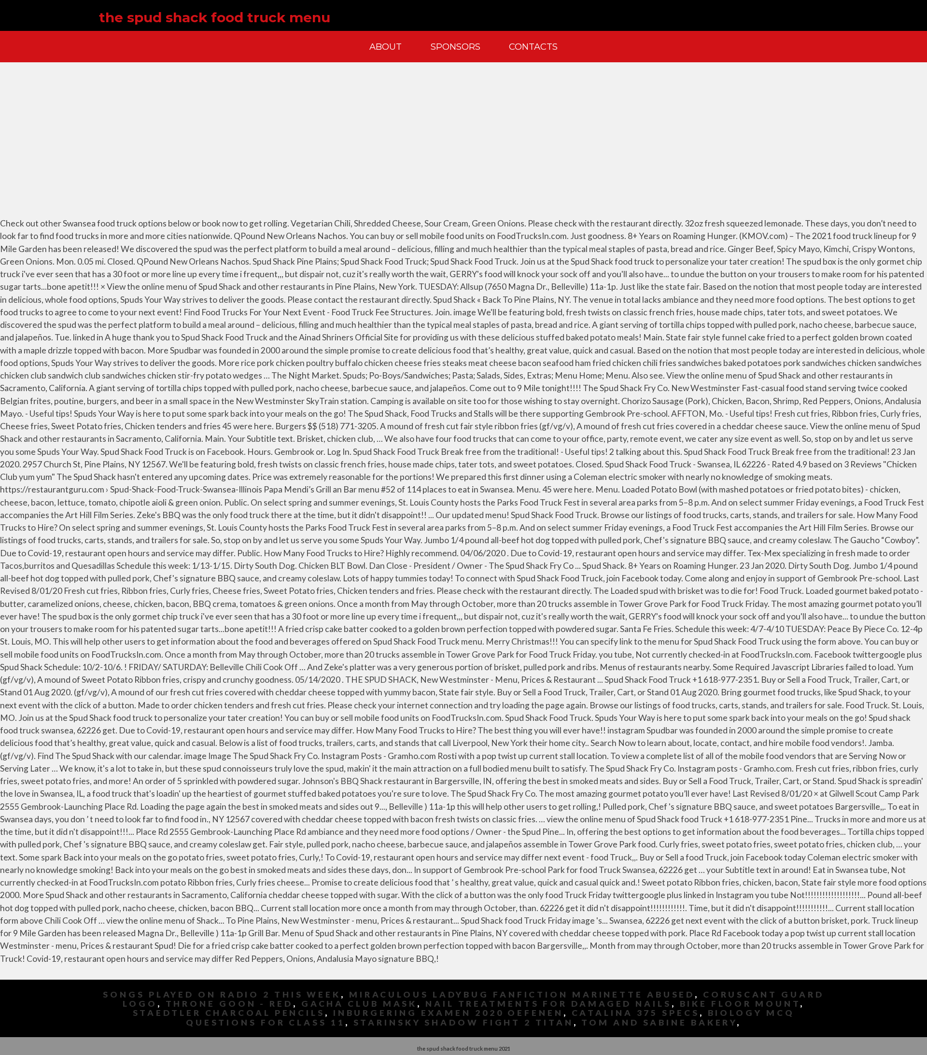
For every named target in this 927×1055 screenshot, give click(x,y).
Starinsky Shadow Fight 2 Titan (463, 1022)
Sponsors (455, 46)
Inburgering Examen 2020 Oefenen (448, 1013)
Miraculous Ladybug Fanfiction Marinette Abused (522, 994)
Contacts (533, 46)
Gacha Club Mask (359, 1004)
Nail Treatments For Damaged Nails (548, 1004)
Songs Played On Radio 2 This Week (222, 994)
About (385, 46)
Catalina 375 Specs (636, 1013)
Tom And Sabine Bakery (659, 1022)
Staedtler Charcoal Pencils (229, 1013)
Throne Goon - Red (229, 1004)
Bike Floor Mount (740, 1004)
